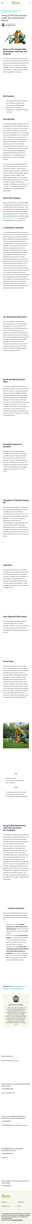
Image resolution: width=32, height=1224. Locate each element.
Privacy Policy (6, 1206)
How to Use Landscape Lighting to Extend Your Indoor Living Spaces (13, 1117)
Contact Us (20, 1202)
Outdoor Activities (7, 12)
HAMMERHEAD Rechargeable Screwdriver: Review (12, 1150)
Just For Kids (5, 10)
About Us (4, 1202)
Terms (19, 1206)
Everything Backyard (17, 1220)
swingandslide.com (10, 218)
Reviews (15, 12)
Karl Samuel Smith (10, 24)
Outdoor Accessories (15, 10)
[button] (2, 3)
